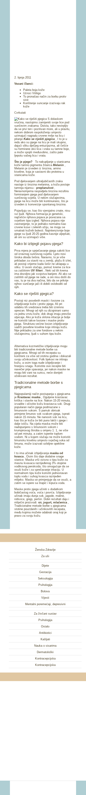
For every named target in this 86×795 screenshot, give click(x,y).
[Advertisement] (43, 32)
